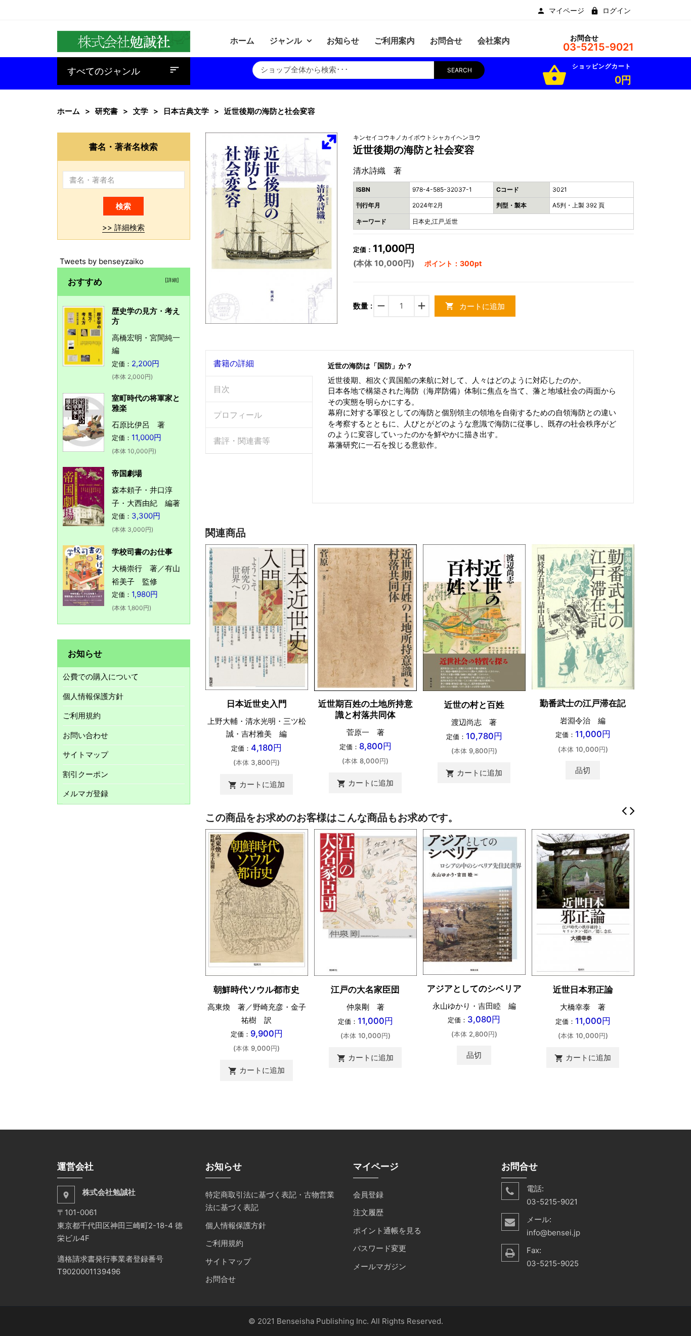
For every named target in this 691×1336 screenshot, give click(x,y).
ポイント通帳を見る (387, 1230)
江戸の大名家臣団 (365, 989)
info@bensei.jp (553, 1232)
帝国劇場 (127, 473)
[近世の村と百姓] (474, 617)
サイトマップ (85, 754)
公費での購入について (101, 676)
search (459, 70)
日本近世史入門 (257, 704)
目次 (221, 389)
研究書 (106, 111)
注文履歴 (368, 1212)
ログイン (616, 11)
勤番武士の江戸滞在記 (583, 703)
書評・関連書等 (241, 441)
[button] (329, 142)
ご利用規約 (82, 715)
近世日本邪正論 (583, 989)
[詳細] (170, 280)
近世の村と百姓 (474, 705)
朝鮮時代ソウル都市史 (256, 989)
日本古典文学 (186, 111)
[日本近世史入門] (256, 616)
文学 (140, 111)
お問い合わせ (85, 735)
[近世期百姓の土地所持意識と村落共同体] (365, 617)
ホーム (68, 111)
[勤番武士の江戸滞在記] (583, 616)
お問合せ (220, 1279)
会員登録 (368, 1194)
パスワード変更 (379, 1248)
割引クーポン (85, 774)
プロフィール (237, 415)
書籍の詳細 (233, 363)
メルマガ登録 (85, 793)
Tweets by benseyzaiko (102, 261)
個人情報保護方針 (93, 696)
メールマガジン (379, 1266)
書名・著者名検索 (123, 146)
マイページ (566, 11)
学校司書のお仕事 (142, 551)
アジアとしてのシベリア (474, 988)
